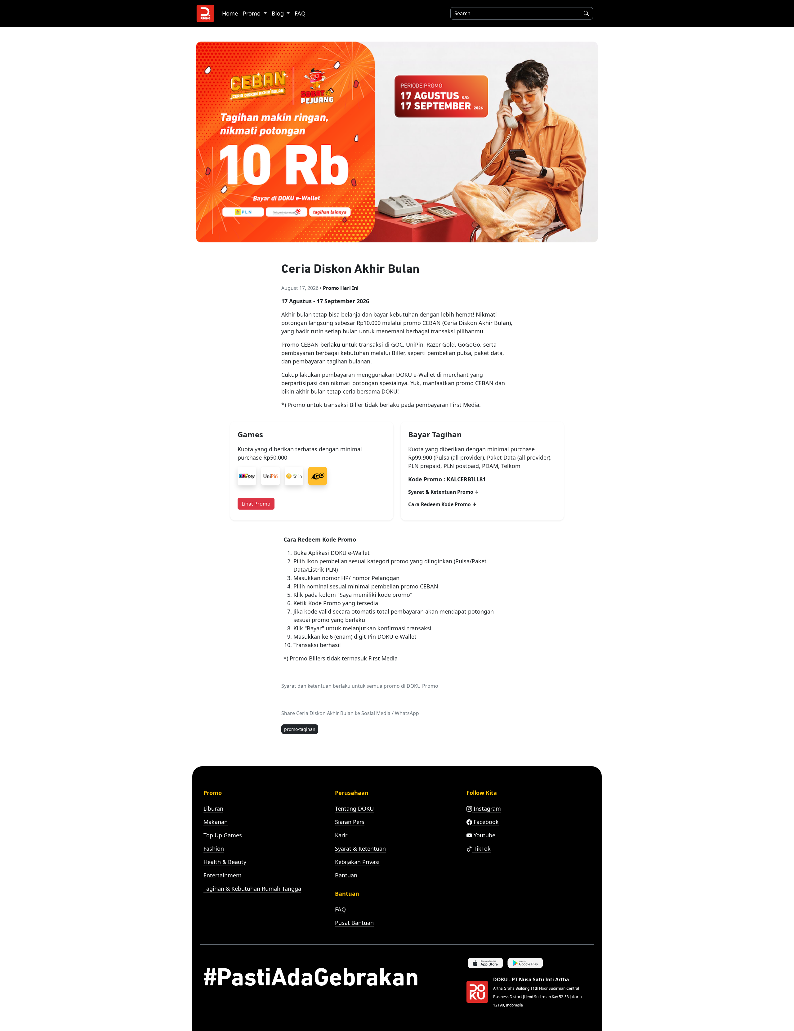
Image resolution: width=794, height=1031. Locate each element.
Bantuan (346, 875)
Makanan (215, 822)
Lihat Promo (256, 503)
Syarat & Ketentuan (360, 848)
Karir (341, 835)
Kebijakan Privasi (357, 862)
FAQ (300, 13)
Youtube (483, 835)
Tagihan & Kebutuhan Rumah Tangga (252, 888)
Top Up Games (222, 835)
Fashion (213, 848)
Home (230, 13)
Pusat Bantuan (354, 922)
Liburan (213, 808)
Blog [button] (278, 13)
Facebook (485, 822)
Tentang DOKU (354, 808)
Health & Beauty (224, 862)
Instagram (486, 808)
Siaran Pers (349, 822)
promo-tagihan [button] (299, 729)
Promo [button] (252, 13)
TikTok (481, 848)
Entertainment (222, 875)
